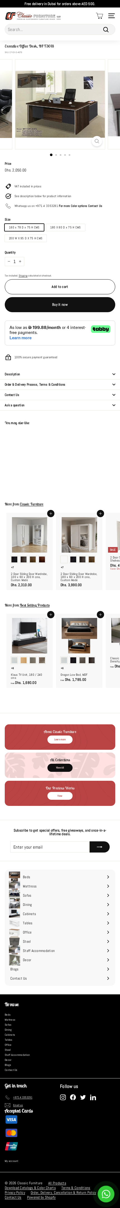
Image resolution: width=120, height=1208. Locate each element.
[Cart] (99, 16)
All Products (57, 1183)
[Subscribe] (100, 847)
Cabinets (10, 1035)
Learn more (60, 739)
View (59, 796)
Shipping (23, 275)
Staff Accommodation (17, 1055)
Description (12, 374)
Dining (8, 1030)
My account (11, 1161)
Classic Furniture (31, 504)
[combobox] (60, 29)
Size (7, 219)
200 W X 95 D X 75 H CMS (25, 238)
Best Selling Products (35, 605)
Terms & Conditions (75, 1187)
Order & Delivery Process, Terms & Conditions (35, 384)
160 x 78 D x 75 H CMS (24, 227)
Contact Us (12, 395)
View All (60, 767)
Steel (8, 1050)
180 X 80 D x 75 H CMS (65, 227)
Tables (9, 1040)
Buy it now (60, 304)
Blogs (8, 1065)
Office (8, 1045)
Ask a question (14, 405)
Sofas (8, 1024)
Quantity (10, 252)
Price (8, 163)
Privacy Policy (15, 1192)
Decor (8, 1060)
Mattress (10, 1019)
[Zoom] (97, 141)
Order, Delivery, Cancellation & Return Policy (63, 1192)
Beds (8, 1014)
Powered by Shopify (41, 1197)
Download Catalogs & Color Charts (30, 1187)
